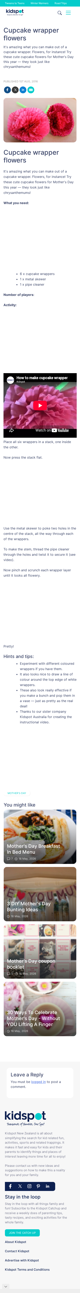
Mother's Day (17, 793)
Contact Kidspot (17, 1251)
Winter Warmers (39, 3)
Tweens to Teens (14, 3)
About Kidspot (15, 1242)
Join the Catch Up (22, 1232)
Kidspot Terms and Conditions (27, 1269)
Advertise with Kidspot (22, 1260)
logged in (38, 1082)
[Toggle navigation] (68, 13)
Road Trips (61, 3)
